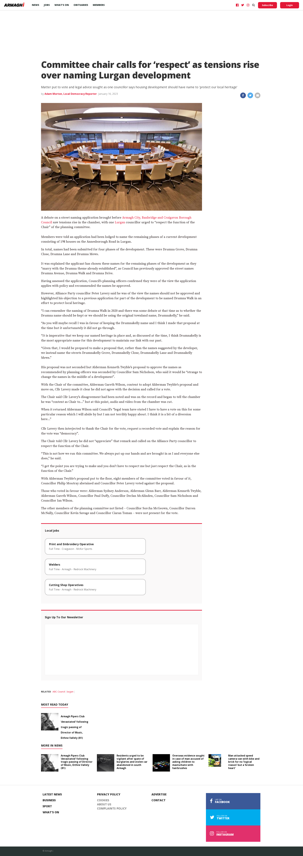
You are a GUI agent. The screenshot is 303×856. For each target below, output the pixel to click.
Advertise (159, 794)
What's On (51, 812)
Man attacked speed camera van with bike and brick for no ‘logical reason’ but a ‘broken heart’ (243, 762)
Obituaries (81, 4)
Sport (47, 806)
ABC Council (59, 691)
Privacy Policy (108, 794)
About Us (104, 804)
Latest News (52, 794)
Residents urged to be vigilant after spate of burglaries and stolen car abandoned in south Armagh (132, 762)
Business (49, 800)
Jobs (47, 4)
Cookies (103, 800)
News (35, 4)
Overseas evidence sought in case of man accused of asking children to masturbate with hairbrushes (188, 762)
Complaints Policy (112, 808)
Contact (159, 800)
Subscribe (267, 5)
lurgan (70, 691)
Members (99, 4)
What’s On (61, 4)
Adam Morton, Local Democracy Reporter (71, 94)
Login (289, 5)
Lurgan (120, 222)
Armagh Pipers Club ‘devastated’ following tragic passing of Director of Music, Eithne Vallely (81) (74, 727)
